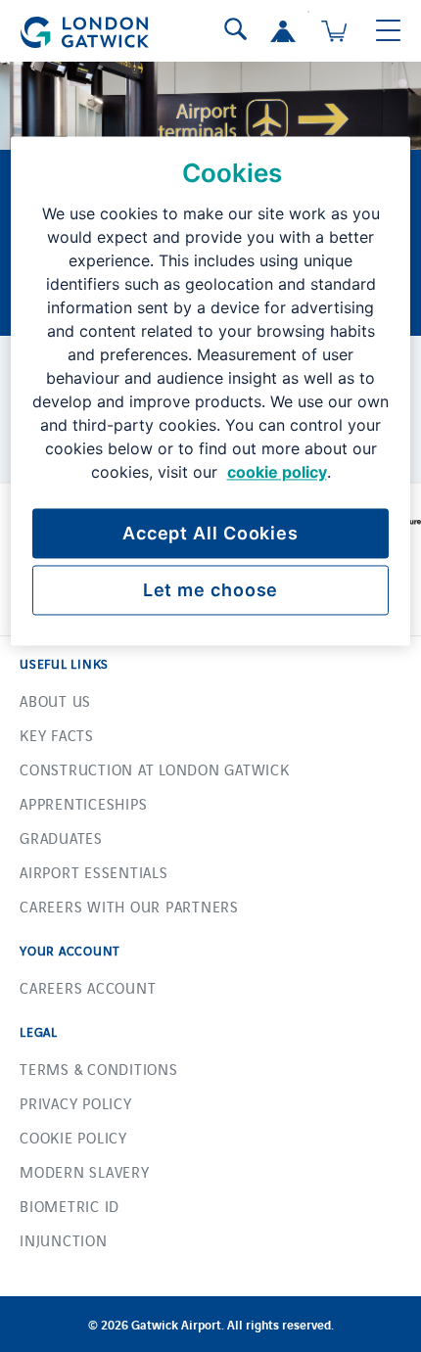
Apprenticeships (83, 803)
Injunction (64, 1240)
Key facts (57, 734)
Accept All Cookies (210, 533)
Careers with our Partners (129, 906)
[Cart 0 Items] (333, 31)
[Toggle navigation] (388, 31)
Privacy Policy (76, 1103)
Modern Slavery (85, 1171)
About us (55, 700)
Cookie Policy (73, 1137)
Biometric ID (69, 1205)
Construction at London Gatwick (155, 769)
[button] (282, 31)
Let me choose (211, 590)
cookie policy (277, 472)
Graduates (61, 837)
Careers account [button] (88, 987)
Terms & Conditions (99, 1068)
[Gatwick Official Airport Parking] (85, 27)
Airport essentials (94, 872)
